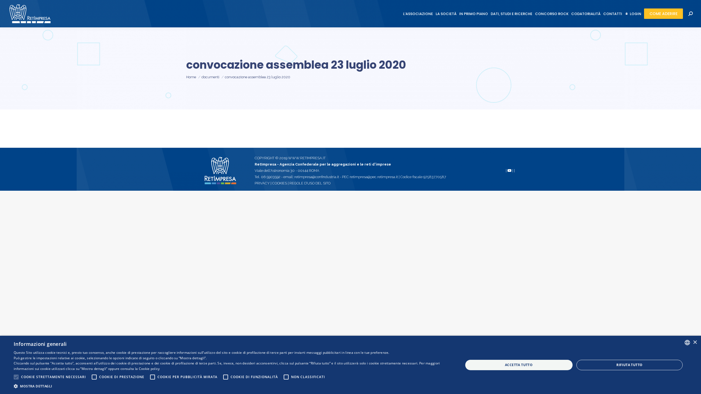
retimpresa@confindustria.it (316, 177)
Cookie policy (149, 368)
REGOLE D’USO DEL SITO (310, 183)
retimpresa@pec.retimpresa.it (374, 177)
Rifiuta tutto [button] (629, 365)
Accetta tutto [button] (519, 365)
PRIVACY (263, 183)
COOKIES (279, 183)
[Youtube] (509, 170)
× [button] (695, 342)
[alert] (350, 365)
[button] (232, 386)
